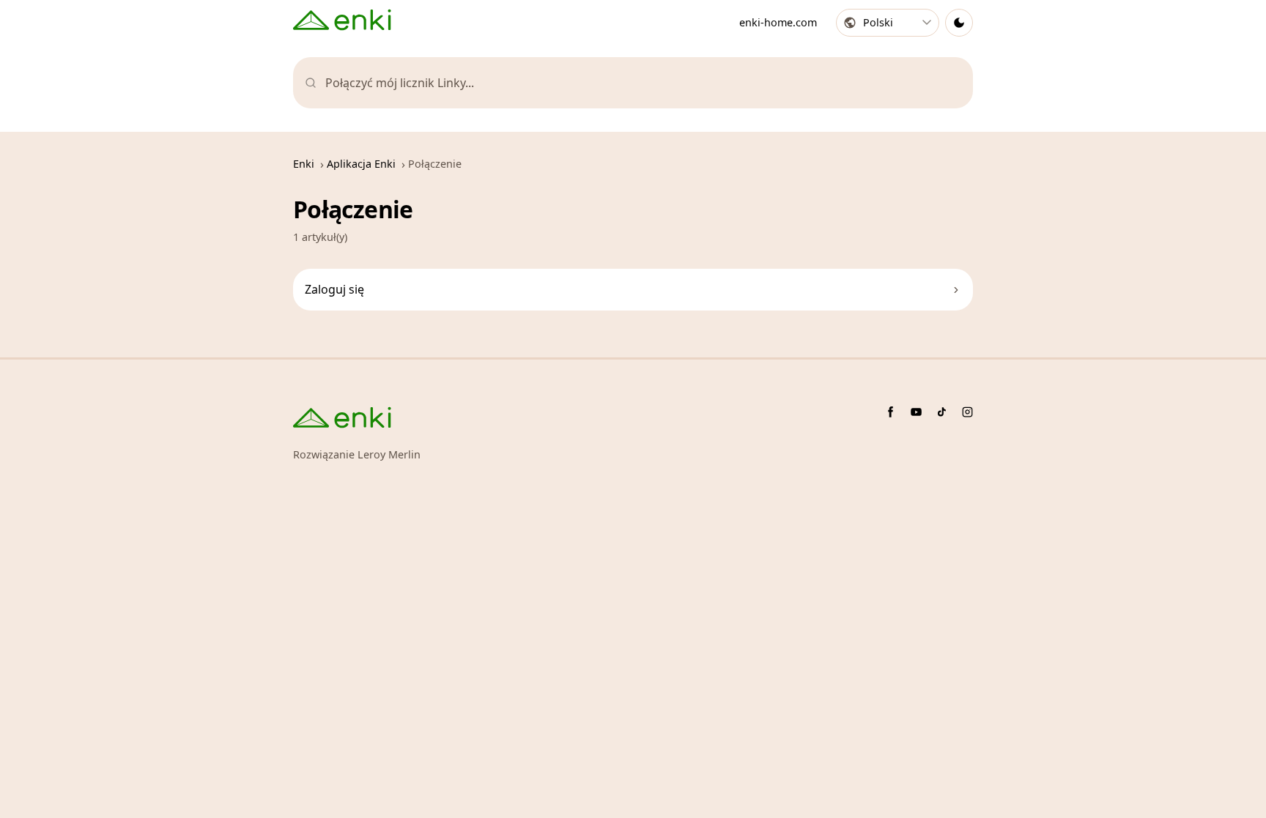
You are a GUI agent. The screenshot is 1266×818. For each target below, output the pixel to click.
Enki (303, 164)
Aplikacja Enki (361, 164)
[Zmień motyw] (959, 23)
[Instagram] (967, 411)
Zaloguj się (334, 289)
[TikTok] (941, 411)
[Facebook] (890, 411)
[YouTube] (916, 411)
